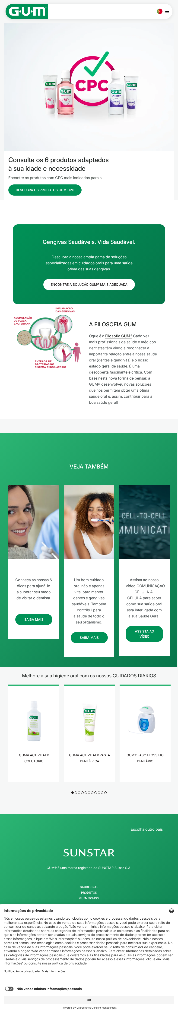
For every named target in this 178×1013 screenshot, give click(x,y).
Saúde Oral (89, 887)
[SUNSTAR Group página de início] (89, 853)
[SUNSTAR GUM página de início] (27, 11)
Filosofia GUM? (118, 336)
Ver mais (34, 775)
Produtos (89, 892)
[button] (72, 792)
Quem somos (89, 898)
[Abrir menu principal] (168, 11)
